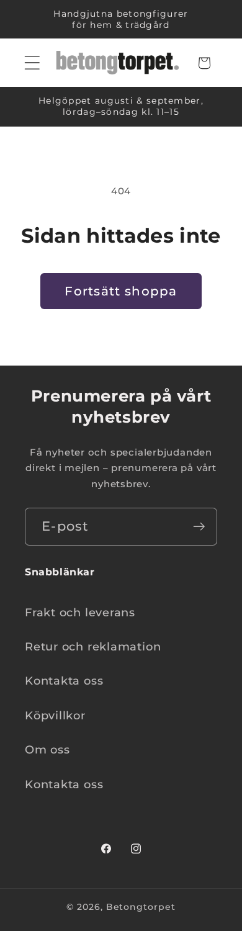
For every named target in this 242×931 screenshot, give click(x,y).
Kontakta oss (64, 680)
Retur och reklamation (93, 646)
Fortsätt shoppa (121, 291)
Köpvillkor (55, 715)
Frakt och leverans (80, 612)
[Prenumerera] (199, 527)
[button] (32, 63)
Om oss (47, 749)
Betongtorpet (141, 906)
